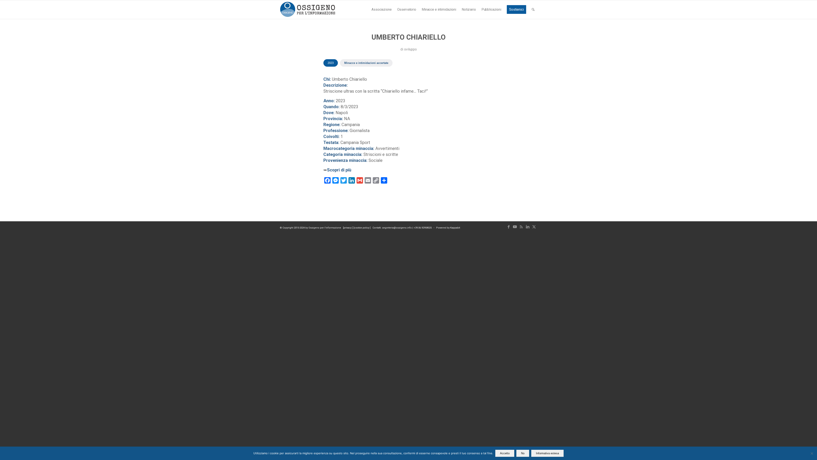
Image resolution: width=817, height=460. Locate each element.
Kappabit (455, 227)
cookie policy (362, 227)
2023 (331, 63)
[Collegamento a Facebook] (508, 227)
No (522, 453)
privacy (348, 227)
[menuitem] (381, 9)
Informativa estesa (547, 453)
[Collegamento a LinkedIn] (527, 227)
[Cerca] (533, 9)
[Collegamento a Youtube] (515, 227)
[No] (812, 453)
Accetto (505, 453)
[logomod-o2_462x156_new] (307, 9)
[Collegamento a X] (534, 227)
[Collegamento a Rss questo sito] (521, 227)
